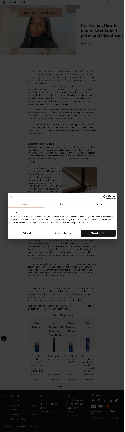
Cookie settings (61, 233)
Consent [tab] (26, 204)
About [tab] (99, 204)
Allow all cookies (98, 233)
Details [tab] (63, 204)
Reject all (27, 233)
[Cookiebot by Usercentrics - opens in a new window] (105, 197)
